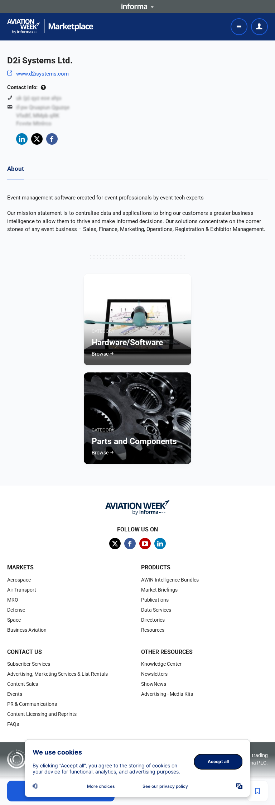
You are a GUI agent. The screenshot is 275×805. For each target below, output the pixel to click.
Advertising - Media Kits (167, 694)
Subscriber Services (28, 664)
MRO (12, 600)
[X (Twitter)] (37, 139)
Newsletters (154, 674)
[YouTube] (145, 543)
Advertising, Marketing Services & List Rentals (57, 674)
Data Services (156, 610)
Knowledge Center (161, 664)
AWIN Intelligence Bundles (170, 580)
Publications (155, 600)
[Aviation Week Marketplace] (50, 26)
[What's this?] (43, 87)
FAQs (13, 724)
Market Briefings (159, 590)
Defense (16, 610)
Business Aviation (27, 630)
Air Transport (21, 590)
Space (14, 620)
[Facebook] (52, 139)
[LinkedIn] (22, 139)
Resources (152, 630)
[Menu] (239, 26)
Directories (153, 620)
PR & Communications (32, 704)
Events (14, 694)
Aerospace (19, 580)
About (15, 168)
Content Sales (22, 684)
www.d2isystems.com (42, 74)
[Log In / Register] (259, 26)
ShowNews (153, 684)
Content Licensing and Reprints (42, 714)
